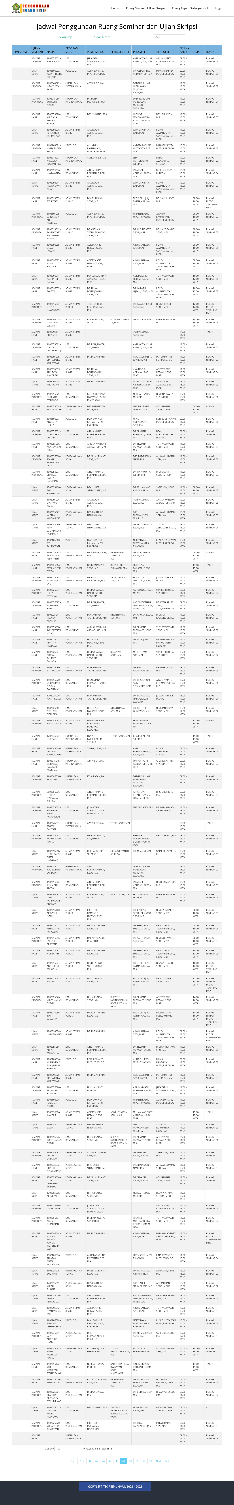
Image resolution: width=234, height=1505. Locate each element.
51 (137, 1461)
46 (103, 1461)
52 (144, 1461)
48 (117, 1461)
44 (89, 1461)
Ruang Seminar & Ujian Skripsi (145, 8)
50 (130, 1461)
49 (123, 1461)
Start (73, 1461)
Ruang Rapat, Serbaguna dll (190, 8)
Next (158, 1461)
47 (110, 1461)
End (167, 1461)
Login (218, 8)
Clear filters (101, 37)
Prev (82, 1461)
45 (96, 1461)
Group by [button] (65, 37)
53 (150, 1461)
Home (115, 8)
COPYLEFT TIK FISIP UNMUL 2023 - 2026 (115, 1487)
